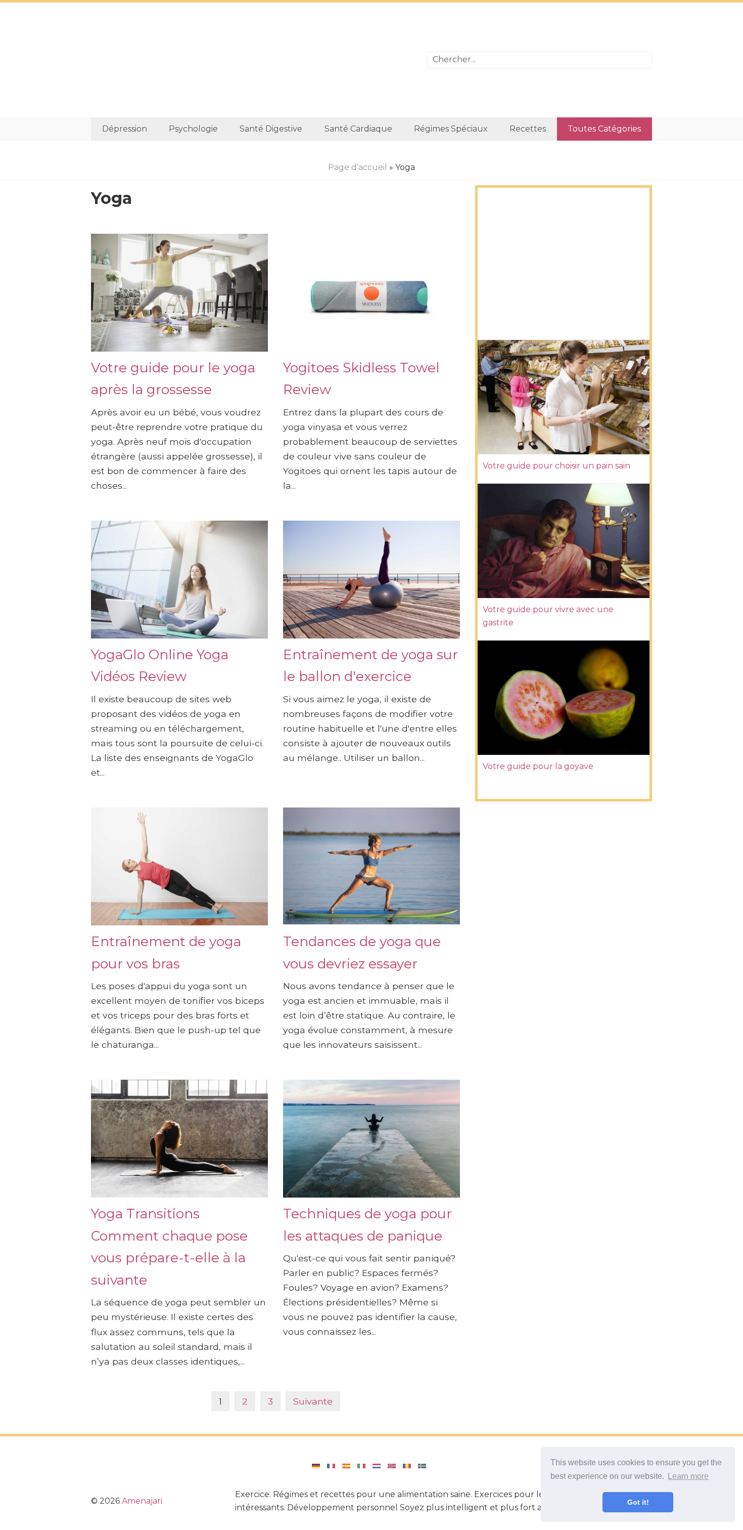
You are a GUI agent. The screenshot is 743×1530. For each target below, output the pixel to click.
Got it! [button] (638, 1502)
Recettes (527, 129)
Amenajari (142, 1501)
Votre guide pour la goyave (538, 766)
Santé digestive (271, 129)
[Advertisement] (251, 60)
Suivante (313, 1401)
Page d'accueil (357, 167)
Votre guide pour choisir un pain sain (556, 466)
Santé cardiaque (358, 129)
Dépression (124, 129)
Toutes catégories (604, 129)
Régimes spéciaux (451, 129)
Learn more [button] (688, 1476)
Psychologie (193, 129)
